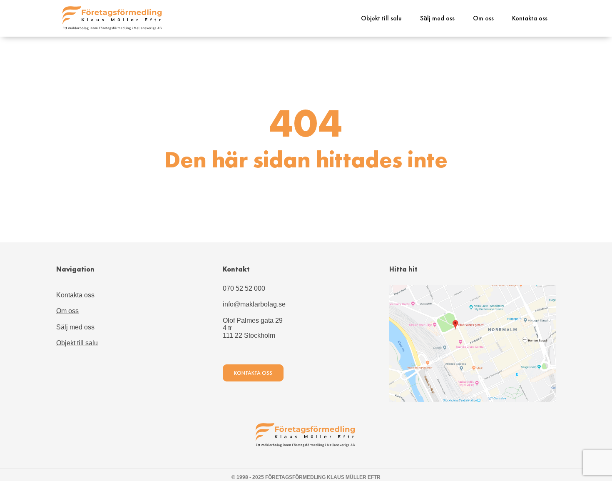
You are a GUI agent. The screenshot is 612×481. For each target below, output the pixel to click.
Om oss (483, 18)
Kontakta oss (529, 18)
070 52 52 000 (244, 288)
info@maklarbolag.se (254, 304)
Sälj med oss (437, 18)
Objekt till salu (381, 18)
